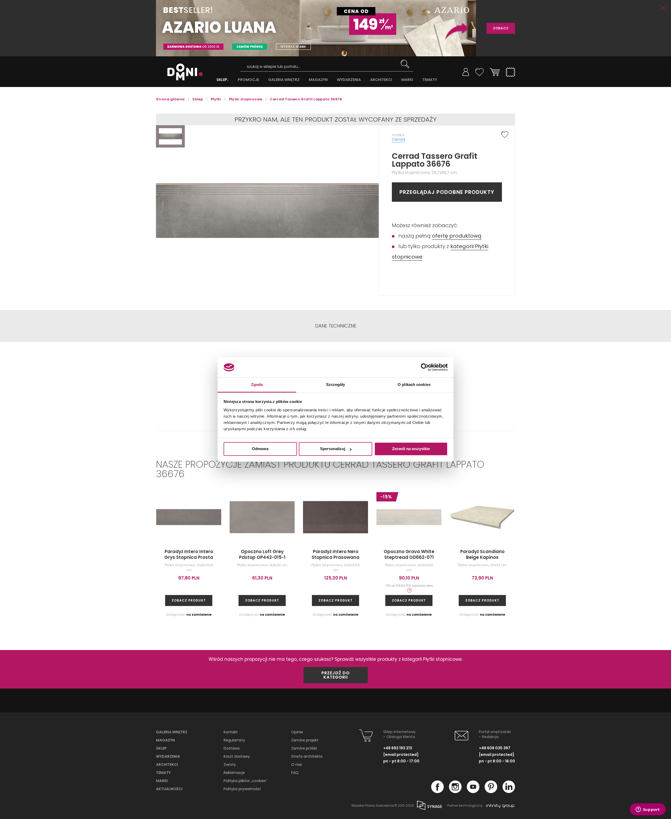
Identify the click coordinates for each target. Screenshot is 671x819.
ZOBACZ (500, 28)
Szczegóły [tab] (335, 384)
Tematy (163, 772)
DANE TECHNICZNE (335, 326)
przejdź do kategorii (335, 675)
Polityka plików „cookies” (245, 780)
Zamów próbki (304, 748)
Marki (162, 780)
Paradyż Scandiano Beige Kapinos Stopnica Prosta (482, 557)
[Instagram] (455, 791)
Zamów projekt (304, 740)
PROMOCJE (248, 79)
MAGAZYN (318, 79)
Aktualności (169, 788)
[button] (170, 136)
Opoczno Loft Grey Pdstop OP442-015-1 (262, 554)
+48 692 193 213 (397, 748)
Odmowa (260, 449)
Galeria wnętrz (171, 732)
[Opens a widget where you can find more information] (648, 809)
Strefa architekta (306, 756)
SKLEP (222, 79)
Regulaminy (234, 740)
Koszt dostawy (237, 756)
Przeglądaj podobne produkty (446, 192)
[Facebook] (437, 791)
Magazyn (165, 740)
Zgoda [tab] (257, 384)
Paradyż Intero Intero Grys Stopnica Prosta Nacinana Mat (188, 557)
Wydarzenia (168, 756)
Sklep (161, 748)
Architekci (167, 764)
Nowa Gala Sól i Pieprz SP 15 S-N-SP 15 (556, 554)
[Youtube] (473, 791)
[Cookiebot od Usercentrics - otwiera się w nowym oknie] (425, 367)
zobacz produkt (189, 600)
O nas (296, 764)
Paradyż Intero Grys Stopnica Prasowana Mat (629, 557)
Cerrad (398, 139)
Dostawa (232, 748)
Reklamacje (234, 772)
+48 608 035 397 (494, 748)
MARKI (407, 79)
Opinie (297, 732)
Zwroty (230, 764)
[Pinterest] (491, 791)
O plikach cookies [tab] (414, 384)
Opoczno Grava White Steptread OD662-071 (409, 554)
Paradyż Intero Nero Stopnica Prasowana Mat (335, 557)
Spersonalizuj (332, 449)
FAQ (295, 772)
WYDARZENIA (349, 79)
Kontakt (231, 732)
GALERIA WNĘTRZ (284, 79)
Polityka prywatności (242, 788)
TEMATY (429, 79)
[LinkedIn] (508, 791)
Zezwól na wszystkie (411, 449)
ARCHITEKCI (381, 79)
